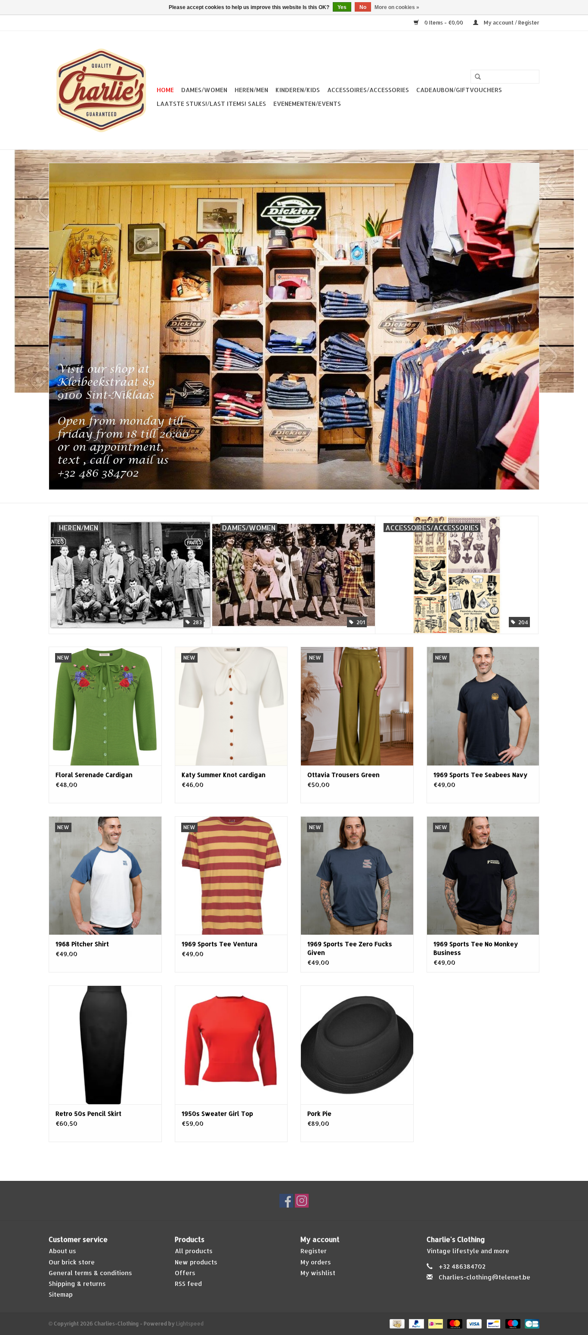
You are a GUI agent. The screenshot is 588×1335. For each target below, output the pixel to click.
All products (194, 1250)
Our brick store (72, 1262)
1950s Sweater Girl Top (217, 1113)
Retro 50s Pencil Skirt (88, 1113)
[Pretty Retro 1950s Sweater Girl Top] (231, 1044)
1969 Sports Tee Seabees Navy (480, 774)
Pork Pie (319, 1113)
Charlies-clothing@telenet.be (484, 1277)
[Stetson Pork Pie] (357, 1044)
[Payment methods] (396, 1323)
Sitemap (61, 1294)
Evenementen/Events (307, 103)
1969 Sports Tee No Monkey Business (475, 948)
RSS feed (188, 1283)
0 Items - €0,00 (443, 22)
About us (62, 1250)
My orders (315, 1262)
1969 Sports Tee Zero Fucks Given (349, 948)
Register (313, 1250)
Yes (342, 7)
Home (165, 89)
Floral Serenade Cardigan (94, 774)
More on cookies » (396, 7)
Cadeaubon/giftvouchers (459, 89)
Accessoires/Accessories (368, 89)
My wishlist (317, 1272)
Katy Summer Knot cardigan (224, 774)
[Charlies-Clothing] (101, 90)
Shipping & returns (77, 1283)
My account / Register (511, 22)
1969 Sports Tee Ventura (219, 944)
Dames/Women (204, 89)
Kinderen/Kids (297, 89)
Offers (185, 1272)
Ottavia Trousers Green (343, 774)
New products (196, 1262)
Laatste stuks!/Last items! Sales (211, 103)
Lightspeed (190, 1323)
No (362, 7)
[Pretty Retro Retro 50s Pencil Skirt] (105, 1044)
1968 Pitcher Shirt (82, 944)
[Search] (477, 77)
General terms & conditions (90, 1272)
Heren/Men (251, 89)
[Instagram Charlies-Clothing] (302, 1201)
